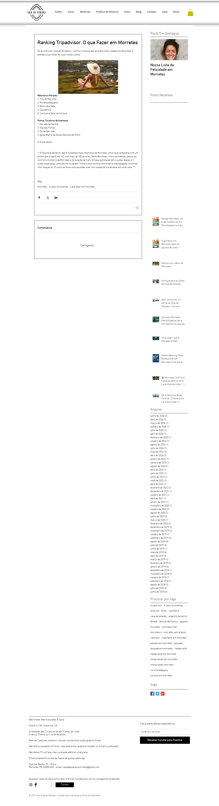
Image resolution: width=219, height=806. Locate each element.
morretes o (156, 632)
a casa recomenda (58, 186)
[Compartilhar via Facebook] (39, 197)
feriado (153, 621)
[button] (190, 12)
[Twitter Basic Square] (157, 694)
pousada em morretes (161, 648)
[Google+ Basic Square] (163, 694)
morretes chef (169, 627)
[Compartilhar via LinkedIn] (55, 197)
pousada (178, 643)
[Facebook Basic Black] (36, 785)
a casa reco (156, 605)
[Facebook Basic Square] (152, 694)
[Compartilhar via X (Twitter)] (47, 197)
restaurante (181, 648)
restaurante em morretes (163, 654)
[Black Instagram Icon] (31, 785)
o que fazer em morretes (82, 186)
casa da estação (158, 616)
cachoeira (174, 610)
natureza (154, 637)
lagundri (184, 621)
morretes (42, 186)
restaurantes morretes (162, 664)
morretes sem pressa (175, 632)
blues (164, 610)
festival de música (168, 621)
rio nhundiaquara (159, 670)
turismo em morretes (161, 675)
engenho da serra (177, 616)
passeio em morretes (161, 643)
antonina (154, 610)
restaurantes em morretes (163, 659)
